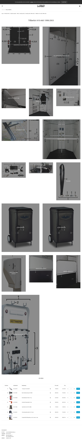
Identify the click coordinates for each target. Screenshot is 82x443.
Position (6, 385)
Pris (65, 385)
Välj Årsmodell (13, 13)
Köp (78, 388)
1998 (18, 13)
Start (3, 13)
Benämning (24, 385)
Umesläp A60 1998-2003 (29, 13)
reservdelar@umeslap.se (10, 432)
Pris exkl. (56, 385)
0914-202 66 (8, 433)
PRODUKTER (6, 13)
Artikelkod (15, 385)
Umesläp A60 (21, 13)
